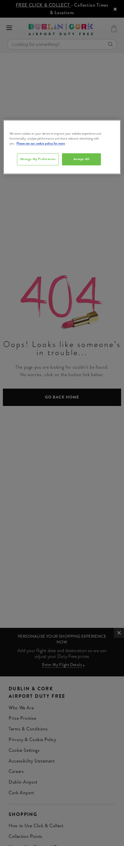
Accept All (82, 159)
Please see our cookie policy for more (40, 143)
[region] (62, 147)
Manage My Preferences (38, 159)
